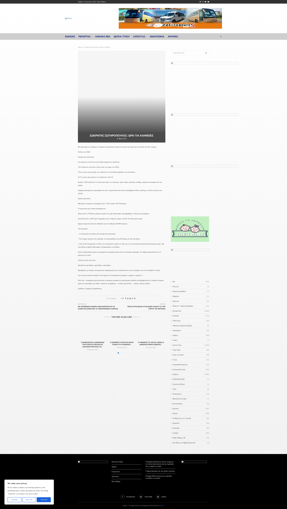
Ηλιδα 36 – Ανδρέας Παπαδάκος (191, 306)
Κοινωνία (191, 408)
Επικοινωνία (116, 471)
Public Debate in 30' (191, 438)
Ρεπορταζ (84, 36)
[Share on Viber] (135, 299)
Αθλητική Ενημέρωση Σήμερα (191, 325)
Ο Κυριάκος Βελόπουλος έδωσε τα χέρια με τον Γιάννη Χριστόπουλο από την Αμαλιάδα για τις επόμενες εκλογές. (160, 464)
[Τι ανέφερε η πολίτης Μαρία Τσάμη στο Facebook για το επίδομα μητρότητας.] (121, 330)
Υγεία (191, 389)
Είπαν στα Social (191, 355)
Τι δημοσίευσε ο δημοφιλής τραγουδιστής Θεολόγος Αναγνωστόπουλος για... (92, 344)
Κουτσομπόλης (191, 404)
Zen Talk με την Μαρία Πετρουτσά (191, 443)
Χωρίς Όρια (191, 350)
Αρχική (80, 47)
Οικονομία (191, 428)
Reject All (29, 499)
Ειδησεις (70, 36)
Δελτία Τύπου (191, 345)
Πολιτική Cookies (117, 462)
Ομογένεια (191, 423)
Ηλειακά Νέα (191, 311)
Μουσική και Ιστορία (191, 399)
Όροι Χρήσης (116, 481)
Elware (162, 505)
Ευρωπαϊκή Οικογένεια (191, 364)
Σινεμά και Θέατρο (191, 384)
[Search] (221, 36)
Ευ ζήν (191, 360)
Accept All (43, 499)
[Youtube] (205, 2)
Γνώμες (191, 340)
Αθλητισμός (157, 36)
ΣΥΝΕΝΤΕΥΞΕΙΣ (191, 379)
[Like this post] (123, 298)
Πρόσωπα (191, 301)
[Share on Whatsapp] (132, 298)
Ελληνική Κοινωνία (191, 369)
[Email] (208, 2)
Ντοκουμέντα (191, 394)
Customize (14, 499)
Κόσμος (191, 413)
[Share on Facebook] (125, 298)
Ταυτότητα (115, 476)
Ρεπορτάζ (191, 316)
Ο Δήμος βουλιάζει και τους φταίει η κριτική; (160, 471)
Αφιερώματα (191, 330)
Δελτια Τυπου (122, 36)
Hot (191, 281)
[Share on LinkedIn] (130, 298)
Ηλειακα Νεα (102, 36)
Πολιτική (191, 286)
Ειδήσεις (191, 374)
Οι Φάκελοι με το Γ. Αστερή (191, 418)
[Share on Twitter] (128, 299)
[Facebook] (202, 2)
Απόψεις (173, 36)
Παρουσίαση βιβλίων (191, 291)
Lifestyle (139, 36)
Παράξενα (191, 296)
